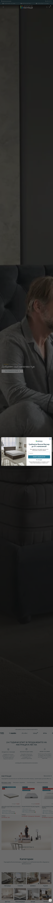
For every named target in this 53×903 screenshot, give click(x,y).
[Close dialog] (50, 439)
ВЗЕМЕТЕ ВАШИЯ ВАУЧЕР (39, 456)
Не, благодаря (39, 459)
